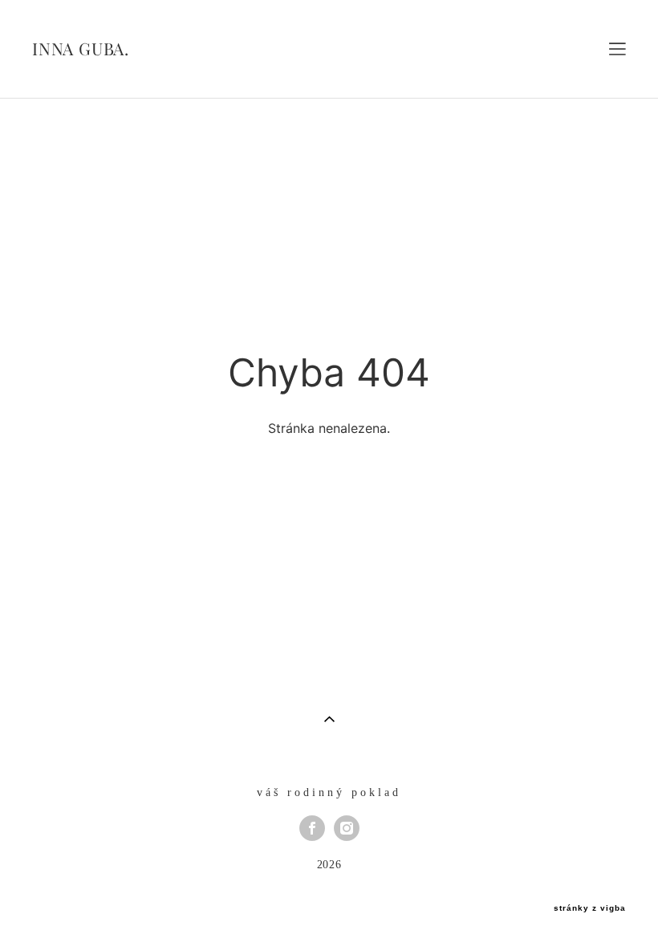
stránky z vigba (590, 908)
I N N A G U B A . (79, 49)
